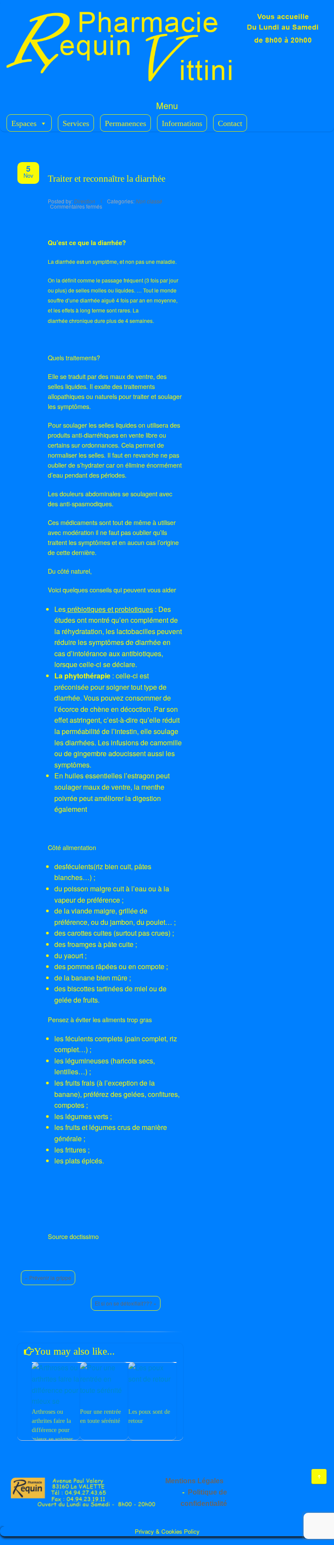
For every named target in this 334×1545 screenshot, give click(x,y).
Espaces (24, 123)
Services (76, 123)
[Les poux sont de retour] (152, 1373)
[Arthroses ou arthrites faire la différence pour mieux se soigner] (56, 1390)
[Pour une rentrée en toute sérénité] (104, 1378)
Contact (230, 123)
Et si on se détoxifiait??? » (126, 1303)
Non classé (149, 201)
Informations (182, 123)
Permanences (125, 123)
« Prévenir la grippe (48, 1277)
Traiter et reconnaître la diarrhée (106, 178)
